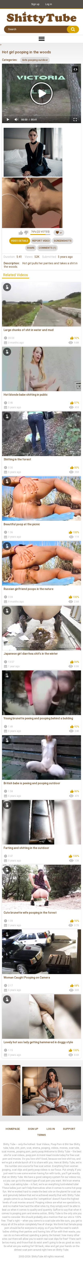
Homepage (13, 1128)
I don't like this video (26, 233)
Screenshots (63, 240)
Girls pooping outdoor (35, 60)
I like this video (21, 233)
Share (31, 247)
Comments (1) (47, 247)
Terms (41, 1134)
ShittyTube (37, 1256)
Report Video (41, 240)
